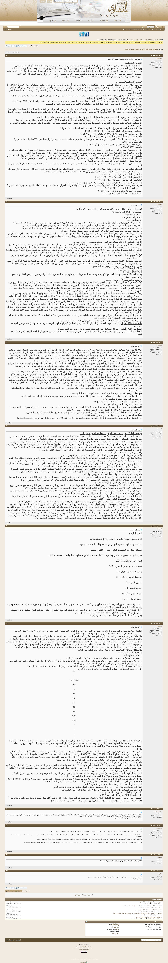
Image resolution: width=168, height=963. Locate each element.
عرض (9, 52)
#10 (7, 870)
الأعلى (7, 891)
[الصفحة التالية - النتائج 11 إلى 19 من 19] (12, 46)
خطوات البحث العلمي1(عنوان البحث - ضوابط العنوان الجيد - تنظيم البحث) (142, 905)
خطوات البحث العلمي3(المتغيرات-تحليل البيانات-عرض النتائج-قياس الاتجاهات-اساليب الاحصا (137, 913)
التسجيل (43, 1)
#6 (6, 623)
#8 (6, 825)
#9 (6, 854)
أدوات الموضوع (16, 52)
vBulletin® (83, 946)
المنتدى (150, 27)
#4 (6, 426)
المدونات (142, 27)
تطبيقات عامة (136, 29)
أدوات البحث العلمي (149, 39)
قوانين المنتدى (115, 933)
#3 (6, 342)
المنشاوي (18, 940)
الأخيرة (9, 46)
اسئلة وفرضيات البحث (136, 39)
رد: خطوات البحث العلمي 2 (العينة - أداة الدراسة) (149, 917)
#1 (6, 55)
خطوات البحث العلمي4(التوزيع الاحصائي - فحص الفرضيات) (141, 49)
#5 (6, 526)
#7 (6, 808)
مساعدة (50, 1)
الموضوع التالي (79, 895)
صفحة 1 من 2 (21, 45)
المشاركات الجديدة (158, 29)
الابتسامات (116, 926)
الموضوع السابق (88, 895)
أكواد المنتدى (115, 924)
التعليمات (151, 29)
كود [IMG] (116, 927)
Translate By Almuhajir (84, 949)
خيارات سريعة (127, 29)
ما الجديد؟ (158, 27)
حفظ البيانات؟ (74, 3)
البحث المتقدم (8, 29)
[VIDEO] (117, 929)
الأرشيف (12, 940)
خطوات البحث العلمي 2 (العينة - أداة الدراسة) (150, 902)
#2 (6, 201)
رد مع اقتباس (9, 198)
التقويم (146, 29)
